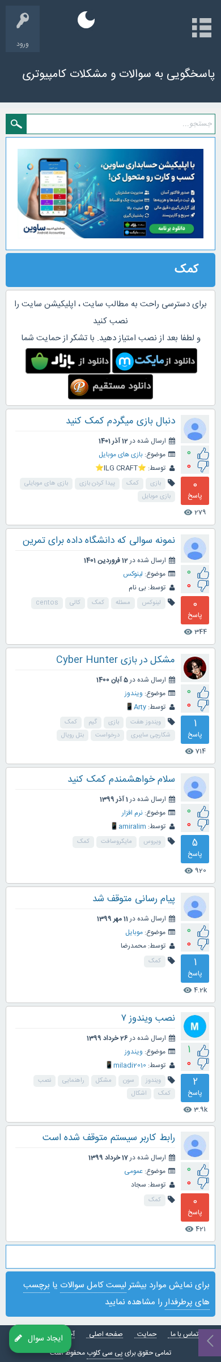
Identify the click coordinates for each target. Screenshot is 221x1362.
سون (128, 1081)
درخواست (107, 735)
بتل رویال (72, 735)
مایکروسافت (116, 842)
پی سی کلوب (105, 1353)
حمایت (146, 1334)
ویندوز (134, 693)
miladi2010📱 (125, 1065)
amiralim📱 (128, 826)
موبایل (134, 932)
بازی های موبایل (121, 454)
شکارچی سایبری (151, 735)
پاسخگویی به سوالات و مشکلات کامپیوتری (118, 74)
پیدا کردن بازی (97, 483)
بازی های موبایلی (46, 483)
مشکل (104, 1081)
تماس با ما (184, 1334)
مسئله (123, 603)
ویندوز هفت (145, 722)
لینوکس (133, 574)
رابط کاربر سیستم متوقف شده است (108, 1138)
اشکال (139, 1094)
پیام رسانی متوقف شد (133, 899)
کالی (75, 603)
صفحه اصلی (106, 1334)
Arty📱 (135, 707)
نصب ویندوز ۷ (148, 1018)
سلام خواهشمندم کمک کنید (121, 779)
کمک (132, 483)
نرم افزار (132, 813)
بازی (155, 483)
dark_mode (86, 19)
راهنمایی (73, 1081)
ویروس (152, 842)
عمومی (133, 1171)
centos (47, 603)
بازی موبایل (156, 496)
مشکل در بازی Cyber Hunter (115, 660)
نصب (44, 1081)
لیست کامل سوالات (93, 1285)
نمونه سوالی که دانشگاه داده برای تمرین (99, 541)
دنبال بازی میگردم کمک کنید (120, 421)
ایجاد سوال (45, 1338)
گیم (92, 722)
